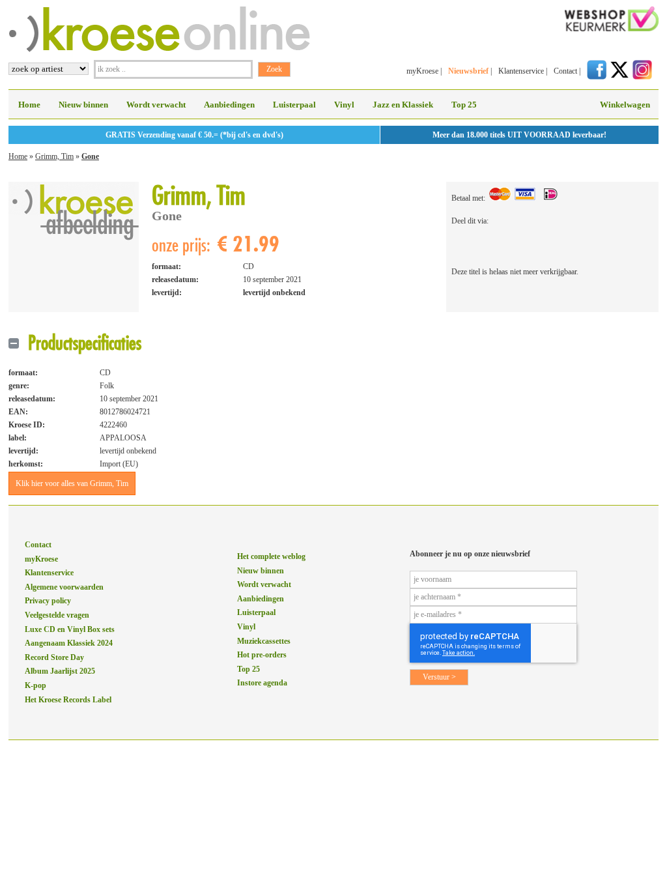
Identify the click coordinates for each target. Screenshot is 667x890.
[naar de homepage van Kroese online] (159, 49)
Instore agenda (262, 682)
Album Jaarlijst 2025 (60, 671)
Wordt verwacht (156, 104)
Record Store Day (54, 657)
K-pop (35, 685)
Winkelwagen (625, 104)
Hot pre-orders (262, 654)
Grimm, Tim (54, 156)
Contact (565, 71)
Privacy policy (48, 600)
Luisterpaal (294, 104)
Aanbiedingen (229, 104)
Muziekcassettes (264, 641)
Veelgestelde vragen (57, 615)
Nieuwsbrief (468, 71)
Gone (90, 156)
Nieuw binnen (83, 104)
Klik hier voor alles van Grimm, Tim (72, 483)
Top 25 (464, 104)
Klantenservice (521, 71)
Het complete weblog (271, 556)
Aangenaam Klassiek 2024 (69, 643)
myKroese (422, 71)
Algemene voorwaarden (64, 587)
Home (29, 104)
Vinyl (344, 104)
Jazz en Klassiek (403, 104)
